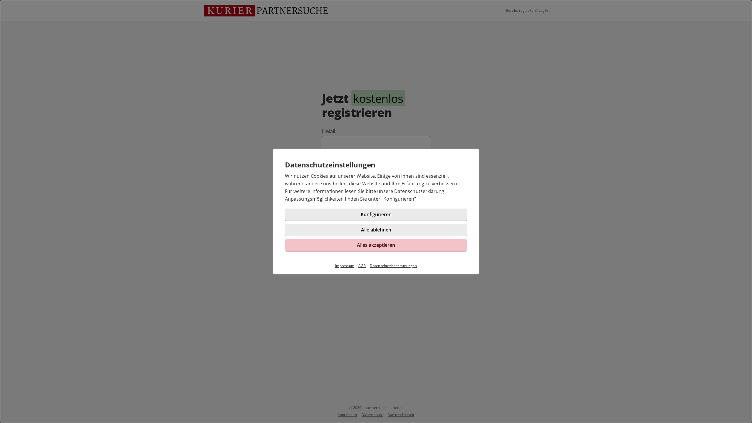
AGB (362, 265)
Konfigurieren (398, 199)
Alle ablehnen (376, 229)
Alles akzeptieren (376, 245)
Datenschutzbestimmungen (393, 265)
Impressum (344, 265)
